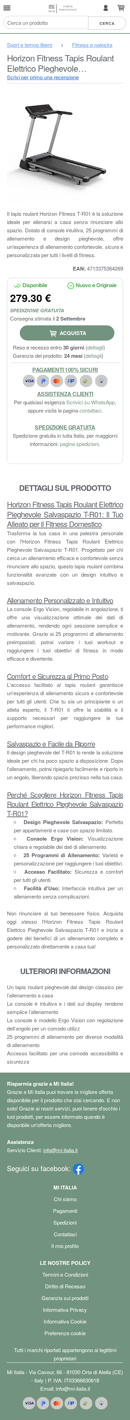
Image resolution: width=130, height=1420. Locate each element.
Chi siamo (65, 1199)
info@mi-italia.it (60, 1150)
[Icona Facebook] (78, 1168)
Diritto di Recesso (65, 1286)
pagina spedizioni (79, 443)
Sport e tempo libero (29, 44)
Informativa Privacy (65, 1309)
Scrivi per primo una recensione (43, 77)
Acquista (72, 333)
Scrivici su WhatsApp (90, 402)
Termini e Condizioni (65, 1274)
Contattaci (65, 1234)
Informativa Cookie (65, 1321)
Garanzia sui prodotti (65, 1297)
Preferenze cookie (65, 1333)
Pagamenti (65, 1210)
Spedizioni (65, 1222)
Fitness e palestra (92, 44)
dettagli (95, 347)
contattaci (90, 410)
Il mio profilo (65, 1245)
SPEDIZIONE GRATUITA (37, 310)
